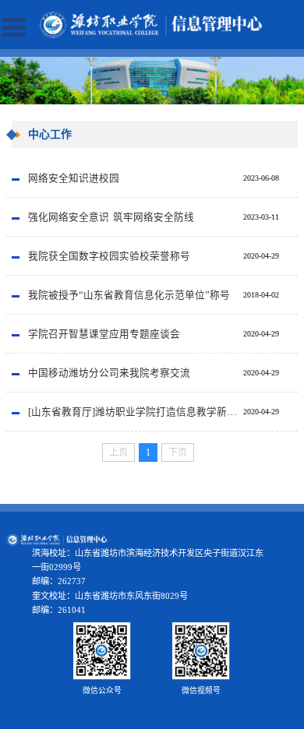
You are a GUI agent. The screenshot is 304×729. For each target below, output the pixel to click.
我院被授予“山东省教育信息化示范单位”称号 (129, 295)
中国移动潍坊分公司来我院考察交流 (109, 373)
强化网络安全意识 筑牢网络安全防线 (111, 217)
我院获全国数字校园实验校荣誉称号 (109, 256)
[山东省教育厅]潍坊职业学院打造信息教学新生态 (135, 412)
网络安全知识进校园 (73, 178)
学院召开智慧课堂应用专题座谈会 (104, 334)
